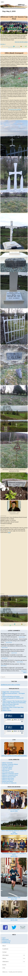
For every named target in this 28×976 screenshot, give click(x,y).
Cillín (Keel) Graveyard (14, 53)
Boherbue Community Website (10, 764)
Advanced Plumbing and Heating (10, 696)
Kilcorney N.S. (6, 770)
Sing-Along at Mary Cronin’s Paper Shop (12, 707)
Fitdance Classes (6, 710)
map (9, 532)
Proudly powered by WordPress (15, 972)
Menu (2, 2)
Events (4, 964)
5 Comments (17, 46)
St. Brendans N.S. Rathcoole (9, 783)
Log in (3, 937)
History (24, 624)
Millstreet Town (6, 625)
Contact (4, 952)
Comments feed (6, 941)
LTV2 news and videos (8, 772)
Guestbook (5, 949)
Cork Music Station (7, 767)
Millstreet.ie (5, 972)
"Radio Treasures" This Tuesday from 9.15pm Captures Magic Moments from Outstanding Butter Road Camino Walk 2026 (14, 702)
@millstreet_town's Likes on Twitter (10, 684)
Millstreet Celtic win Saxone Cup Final (14, 18)
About (4, 945)
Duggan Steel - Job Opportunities (11, 691)
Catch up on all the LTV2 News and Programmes (14, 755)
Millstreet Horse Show (8, 778)
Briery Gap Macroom (7, 766)
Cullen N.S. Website (7, 769)
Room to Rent (5, 709)
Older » (25, 672)
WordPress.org (6, 942)
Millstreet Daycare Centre (9, 776)
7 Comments (18, 624)
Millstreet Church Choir (8, 705)
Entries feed (5, 939)
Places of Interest (21, 625)
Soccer (23, 46)
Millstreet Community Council (10, 773)
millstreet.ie (5, 961)
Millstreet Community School (10, 775)
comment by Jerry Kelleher (14, 109)
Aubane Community (7, 762)
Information (5, 955)
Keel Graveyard (14, 625)
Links (3, 968)
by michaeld (10, 46)
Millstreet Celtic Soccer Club (14, 47)
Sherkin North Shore (7, 781)
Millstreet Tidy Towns (8, 779)
